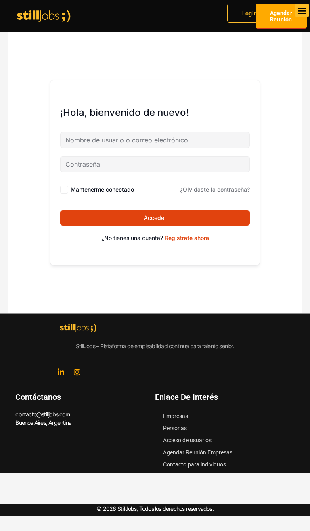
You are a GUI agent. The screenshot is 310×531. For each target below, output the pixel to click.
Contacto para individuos (194, 464)
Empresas (175, 416)
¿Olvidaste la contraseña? (215, 189)
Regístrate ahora (187, 237)
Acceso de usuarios (187, 440)
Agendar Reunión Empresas (197, 452)
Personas (175, 428)
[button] (302, 10)
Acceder (155, 217)
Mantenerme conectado (102, 189)
